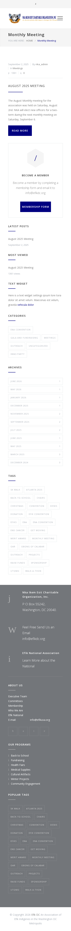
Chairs (41, 497)
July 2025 (35, 430)
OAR (13, 546)
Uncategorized (38, 346)
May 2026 (35, 389)
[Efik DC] (32, 18)
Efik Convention (39, 514)
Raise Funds (18, 562)
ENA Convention (21, 329)
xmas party (18, 354)
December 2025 (35, 405)
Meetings (18, 68)
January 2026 (35, 397)
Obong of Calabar (32, 546)
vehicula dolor (25, 304)
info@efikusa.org (40, 719)
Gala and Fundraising (24, 337)
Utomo (15, 571)
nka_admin (42, 64)
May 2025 (35, 446)
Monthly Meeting (43, 538)
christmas (17, 506)
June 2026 (35, 381)
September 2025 (35, 421)
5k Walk (15, 489)
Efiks (14, 522)
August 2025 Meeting (26, 86)
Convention (36, 506)
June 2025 (35, 438)
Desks (53, 506)
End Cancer (18, 530)
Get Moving (38, 530)
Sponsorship (39, 562)
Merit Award (18, 538)
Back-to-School (21, 497)
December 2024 (35, 462)
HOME (29, 40)
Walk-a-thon (33, 571)
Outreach (17, 346)
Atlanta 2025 (34, 489)
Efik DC (35, 914)
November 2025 (35, 413)
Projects (34, 554)
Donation (17, 514)
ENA (25, 522)
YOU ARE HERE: (16, 40)
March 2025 (35, 454)
